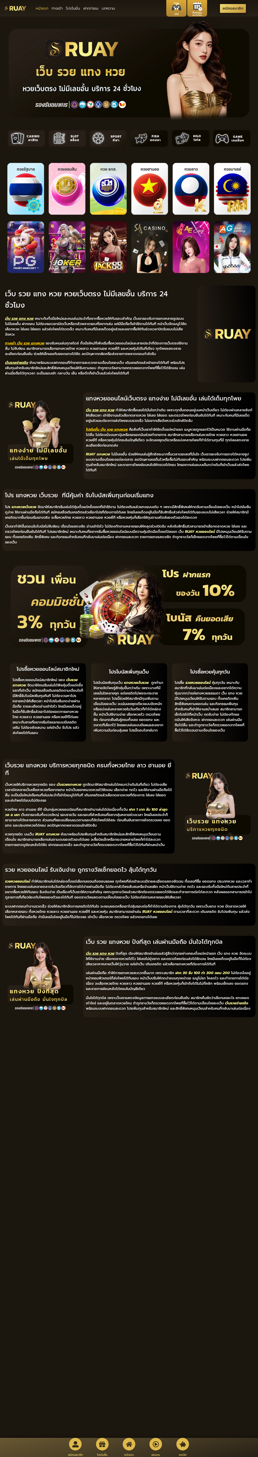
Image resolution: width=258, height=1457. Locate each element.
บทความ (108, 8)
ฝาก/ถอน (90, 8)
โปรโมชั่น (73, 8)
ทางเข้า (57, 8)
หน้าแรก (42, 8)
